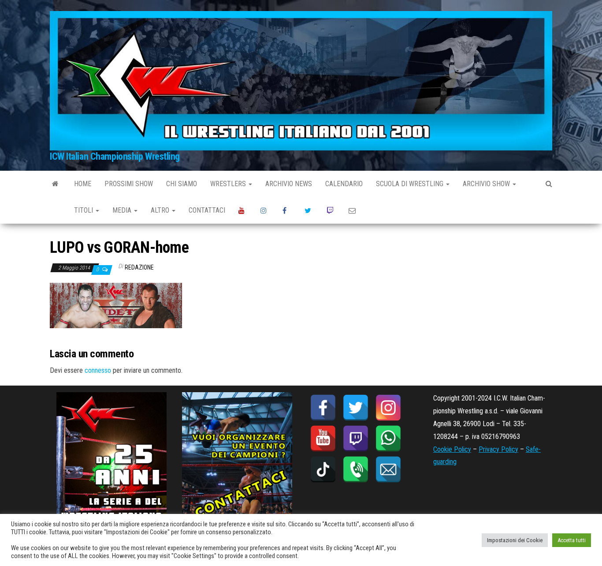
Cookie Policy (452, 449)
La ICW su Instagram (265, 210)
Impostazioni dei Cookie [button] (515, 540)
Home (82, 184)
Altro (161, 210)
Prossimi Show (128, 184)
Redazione (139, 267)
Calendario (344, 184)
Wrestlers (229, 184)
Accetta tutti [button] (571, 540)
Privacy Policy (498, 449)
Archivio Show (487, 184)
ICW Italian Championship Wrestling (115, 156)
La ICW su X (309, 210)
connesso (98, 370)
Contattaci (207, 210)
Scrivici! (353, 210)
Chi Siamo (181, 184)
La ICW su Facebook (287, 210)
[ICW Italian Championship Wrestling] (55, 184)
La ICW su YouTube (243, 210)
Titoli (84, 210)
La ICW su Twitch (331, 210)
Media (122, 210)
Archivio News (288, 184)
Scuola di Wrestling (410, 184)
